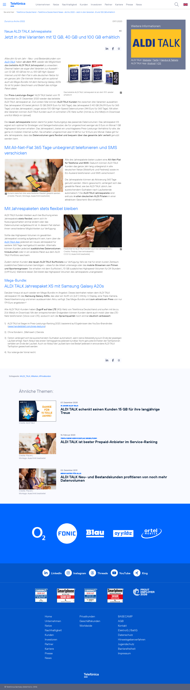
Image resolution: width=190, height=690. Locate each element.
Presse (129, 4)
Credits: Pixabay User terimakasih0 (78, 251)
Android (151, 63)
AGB (121, 621)
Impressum (124, 653)
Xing (145, 573)
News (139, 4)
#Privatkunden (45, 376)
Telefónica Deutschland (26, 12)
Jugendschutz (126, 644)
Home (48, 616)
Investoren (96, 4)
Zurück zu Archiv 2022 (14, 21)
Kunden (84, 4)
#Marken (34, 376)
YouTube (124, 573)
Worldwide (86, 625)
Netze (56, 4)
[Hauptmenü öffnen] (4, 4)
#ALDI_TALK (25, 376)
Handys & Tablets (169, 59)
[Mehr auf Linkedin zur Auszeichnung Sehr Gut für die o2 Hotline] (90, 595)
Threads (103, 573)
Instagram (79, 573)
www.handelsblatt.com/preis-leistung (26, 326)
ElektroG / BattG (127, 630)
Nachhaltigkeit (69, 4)
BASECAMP (125, 616)
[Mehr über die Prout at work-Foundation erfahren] (144, 595)
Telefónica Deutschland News (50, 12)
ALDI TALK (9, 61)
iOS (159, 63)
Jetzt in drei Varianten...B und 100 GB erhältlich (95, 12)
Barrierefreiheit (127, 648)
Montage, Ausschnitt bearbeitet (36, 196)
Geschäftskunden (90, 621)
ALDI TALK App (12, 241)
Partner (108, 4)
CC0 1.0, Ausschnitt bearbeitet (76, 254)
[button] (107, 48)
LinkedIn (56, 573)
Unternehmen (43, 4)
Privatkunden (87, 616)
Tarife (156, 59)
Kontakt (122, 625)
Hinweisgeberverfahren (131, 639)
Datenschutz (125, 635)
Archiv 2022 (70, 12)
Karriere (119, 4)
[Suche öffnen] (176, 4)
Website (147, 59)
